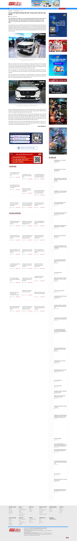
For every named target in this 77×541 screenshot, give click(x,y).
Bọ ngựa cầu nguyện (57, 438)
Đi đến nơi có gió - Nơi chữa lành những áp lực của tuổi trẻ (59, 396)
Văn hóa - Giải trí (28, 8)
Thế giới (57, 8)
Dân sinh (10, 508)
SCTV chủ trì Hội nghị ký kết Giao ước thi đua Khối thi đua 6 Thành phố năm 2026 (60, 462)
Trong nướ (61, 509)
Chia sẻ (50, 508)
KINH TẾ (20, 507)
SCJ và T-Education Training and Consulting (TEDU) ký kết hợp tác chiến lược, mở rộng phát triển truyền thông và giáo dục (60, 331)
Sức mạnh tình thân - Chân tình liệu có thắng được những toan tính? (60, 213)
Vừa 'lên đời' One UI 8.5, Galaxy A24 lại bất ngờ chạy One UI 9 (38, 265)
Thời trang (41, 511)
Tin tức (30, 508)
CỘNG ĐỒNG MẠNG (52, 507)
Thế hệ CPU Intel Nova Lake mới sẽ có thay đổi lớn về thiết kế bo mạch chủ (27, 307)
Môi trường (10, 512)
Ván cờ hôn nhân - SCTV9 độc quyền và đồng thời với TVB (60, 297)
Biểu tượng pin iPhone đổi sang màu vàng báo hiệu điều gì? (14, 307)
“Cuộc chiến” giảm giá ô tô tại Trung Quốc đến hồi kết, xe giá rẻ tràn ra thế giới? (39, 175)
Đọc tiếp (17, 177)
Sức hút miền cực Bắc (58, 385)
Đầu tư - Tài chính (22, 514)
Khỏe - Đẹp (53, 8)
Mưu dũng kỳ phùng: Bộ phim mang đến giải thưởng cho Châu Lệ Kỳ (60, 490)
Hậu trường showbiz (42, 509)
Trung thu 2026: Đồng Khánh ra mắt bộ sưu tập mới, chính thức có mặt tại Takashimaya (60, 246)
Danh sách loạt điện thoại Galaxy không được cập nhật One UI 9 (39, 236)
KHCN (40, 519)
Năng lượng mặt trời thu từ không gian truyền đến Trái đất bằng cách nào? (27, 222)
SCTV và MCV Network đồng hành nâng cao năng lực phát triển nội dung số (60, 260)
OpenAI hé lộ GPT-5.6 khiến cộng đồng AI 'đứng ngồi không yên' (27, 279)
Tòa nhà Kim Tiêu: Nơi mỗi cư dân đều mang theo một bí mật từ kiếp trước (60, 318)
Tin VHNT (40, 512)
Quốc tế (60, 511)
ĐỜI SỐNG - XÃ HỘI (12, 507)
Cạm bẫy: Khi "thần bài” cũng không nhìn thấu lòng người (60, 392)
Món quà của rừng (57, 473)
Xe (39, 523)
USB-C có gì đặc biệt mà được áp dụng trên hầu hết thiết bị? (39, 251)
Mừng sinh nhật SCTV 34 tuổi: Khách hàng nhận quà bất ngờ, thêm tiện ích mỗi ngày (60, 179)
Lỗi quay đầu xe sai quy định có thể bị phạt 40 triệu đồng (27, 175)
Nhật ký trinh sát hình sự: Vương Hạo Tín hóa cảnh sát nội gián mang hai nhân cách (60, 279)
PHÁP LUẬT (31, 507)
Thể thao (41, 8)
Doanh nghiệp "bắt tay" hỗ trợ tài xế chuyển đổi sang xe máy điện (15, 186)
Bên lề (60, 512)
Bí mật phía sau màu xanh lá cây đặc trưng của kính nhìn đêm (27, 265)
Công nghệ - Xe (62, 8)
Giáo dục (10, 509)
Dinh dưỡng (21, 523)
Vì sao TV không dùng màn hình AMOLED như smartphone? (15, 265)
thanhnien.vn (43, 126)
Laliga (60, 508)
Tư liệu (30, 520)
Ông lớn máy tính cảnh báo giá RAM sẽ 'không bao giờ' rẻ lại (27, 251)
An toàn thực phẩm (22, 519)
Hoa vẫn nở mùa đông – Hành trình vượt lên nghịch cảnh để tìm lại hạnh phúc (60, 306)
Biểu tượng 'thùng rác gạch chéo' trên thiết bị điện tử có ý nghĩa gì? (39, 307)
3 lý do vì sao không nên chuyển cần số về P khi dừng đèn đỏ (14, 204)
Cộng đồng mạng (35, 8)
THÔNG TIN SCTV (52, 519)
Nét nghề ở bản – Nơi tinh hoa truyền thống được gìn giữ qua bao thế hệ (60, 192)
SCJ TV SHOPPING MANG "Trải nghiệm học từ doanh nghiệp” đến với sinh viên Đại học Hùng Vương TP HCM (60, 445)
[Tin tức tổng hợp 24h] (15, 1)
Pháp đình (30, 509)
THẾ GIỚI (30, 517)
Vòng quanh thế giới (32, 519)
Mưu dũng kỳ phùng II (58, 380)
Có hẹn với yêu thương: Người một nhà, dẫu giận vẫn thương (60, 203)
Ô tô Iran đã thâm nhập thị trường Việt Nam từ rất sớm (15, 174)
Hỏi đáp (30, 511)
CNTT (40, 520)
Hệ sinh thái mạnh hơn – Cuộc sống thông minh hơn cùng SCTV (60, 370)
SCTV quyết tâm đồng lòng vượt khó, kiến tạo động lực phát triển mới (60, 450)
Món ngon (10, 523)
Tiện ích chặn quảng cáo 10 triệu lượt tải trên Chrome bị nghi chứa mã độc (27, 236)
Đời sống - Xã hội (13, 8)
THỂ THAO (61, 507)
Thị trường (20, 512)
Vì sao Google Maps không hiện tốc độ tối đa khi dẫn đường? (39, 222)
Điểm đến (10, 519)
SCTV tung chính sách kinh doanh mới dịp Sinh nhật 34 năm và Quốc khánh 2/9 (60, 349)
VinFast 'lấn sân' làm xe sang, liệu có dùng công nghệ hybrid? (26, 190)
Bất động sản (21, 515)
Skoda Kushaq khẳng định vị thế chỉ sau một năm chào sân (15, 222)
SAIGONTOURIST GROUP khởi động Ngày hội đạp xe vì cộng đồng (60, 226)
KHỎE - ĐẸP (21, 517)
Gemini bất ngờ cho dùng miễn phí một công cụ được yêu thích (15, 236)
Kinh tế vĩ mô (21, 508)
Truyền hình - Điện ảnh (43, 514)
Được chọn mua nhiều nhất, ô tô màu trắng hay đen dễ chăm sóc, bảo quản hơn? (27, 204)
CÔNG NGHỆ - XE (42, 517)
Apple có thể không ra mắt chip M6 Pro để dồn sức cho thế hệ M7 (15, 251)
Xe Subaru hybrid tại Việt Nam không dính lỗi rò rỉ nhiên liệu (39, 204)
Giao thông (10, 511)
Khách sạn (10, 520)
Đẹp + (20, 520)
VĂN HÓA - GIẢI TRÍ (42, 507)
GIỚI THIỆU (51, 517)
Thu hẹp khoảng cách (58, 272)
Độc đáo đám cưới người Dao (59, 290)
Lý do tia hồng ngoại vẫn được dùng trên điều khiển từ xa (15, 279)
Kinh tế (18, 8)
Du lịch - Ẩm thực (47, 8)
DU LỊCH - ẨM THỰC (12, 517)
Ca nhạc (40, 508)
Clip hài (50, 509)
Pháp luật (22, 8)
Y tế (9, 514)
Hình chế (50, 511)
